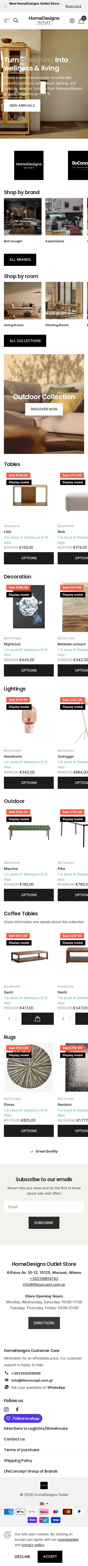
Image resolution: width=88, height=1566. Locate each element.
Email (16, 777)
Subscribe (44, 802)
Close (77, 756)
